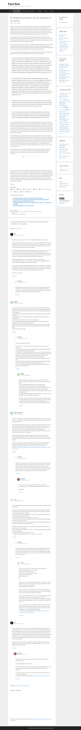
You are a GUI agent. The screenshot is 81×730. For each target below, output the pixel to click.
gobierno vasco (27, 211)
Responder (14, 276)
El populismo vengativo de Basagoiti (19, 214)
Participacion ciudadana (65, 153)
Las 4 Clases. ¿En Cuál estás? (35, 534)
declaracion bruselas (67, 101)
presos (66, 126)
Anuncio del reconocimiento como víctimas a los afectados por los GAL (31, 199)
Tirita (15, 499)
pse (68, 128)
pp (64, 126)
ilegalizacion (65, 115)
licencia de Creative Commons (44, 728)
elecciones (61, 109)
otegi (69, 122)
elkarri (64, 109)
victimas (36, 211)
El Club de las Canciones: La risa (41, 675)
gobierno (61, 113)
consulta (66, 99)
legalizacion (67, 119)
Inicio (10, 11)
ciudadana (67, 96)
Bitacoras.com (18, 228)
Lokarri (45, 11)
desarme (67, 105)
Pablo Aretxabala (18, 412)
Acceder (61, 181)
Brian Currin (62, 96)
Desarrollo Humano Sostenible (28, 11)
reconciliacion (63, 129)
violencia (40, 211)
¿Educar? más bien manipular (22, 685)
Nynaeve (23, 478)
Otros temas (39, 11)
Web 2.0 (61, 158)
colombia (60, 97)
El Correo (14, 26)
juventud (32, 211)
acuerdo (60, 93)
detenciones (61, 107)
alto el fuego (65, 93)
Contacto (51, 11)
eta (66, 109)
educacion (22, 211)
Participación (63, 124)
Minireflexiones (62, 149)
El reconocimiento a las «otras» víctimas (23, 205)
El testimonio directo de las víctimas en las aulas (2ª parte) (28, 198)
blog (67, 94)
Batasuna (64, 94)
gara (65, 111)
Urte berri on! (14, 212)
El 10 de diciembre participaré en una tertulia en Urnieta (63, 46)
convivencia (61, 101)
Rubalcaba (68, 129)
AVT (20, 94)
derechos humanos (15, 211)
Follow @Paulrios (63, 22)
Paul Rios (14, 4)
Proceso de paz (63, 128)
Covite (49, 72)
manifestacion (61, 122)
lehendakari (61, 120)
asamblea (69, 93)
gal (64, 111)
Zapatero (60, 133)
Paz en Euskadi (17, 11)
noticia (31, 138)
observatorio (66, 122)
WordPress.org (62, 187)
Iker (15, 233)
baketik (60, 94)
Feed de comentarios (64, 185)
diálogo (65, 107)
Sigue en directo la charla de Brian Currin (23, 201)
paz (63, 126)
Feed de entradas (63, 183)
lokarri (65, 121)
